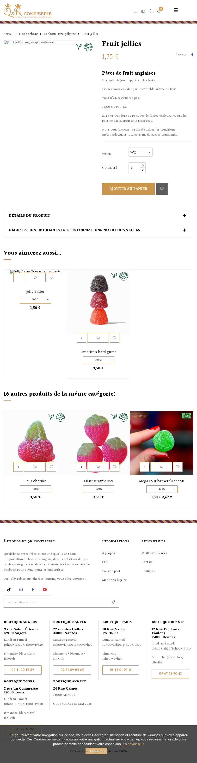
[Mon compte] (143, 12)
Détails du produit (29, 216)
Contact (147, 562)
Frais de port (111, 571)
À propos (108, 553)
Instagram (22, 589)
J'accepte (96, 751)
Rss (9, 589)
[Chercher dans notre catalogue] (151, 11)
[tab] (98, 216)
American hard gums (98, 352)
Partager (192, 55)
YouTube (45, 589)
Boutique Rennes (168, 622)
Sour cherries (35, 481)
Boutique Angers (20, 622)
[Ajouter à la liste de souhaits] (162, 189)
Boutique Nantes (69, 622)
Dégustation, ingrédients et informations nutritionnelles (74, 230)
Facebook (33, 589)
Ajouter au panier (128, 189)
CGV (105, 562)
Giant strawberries (99, 481)
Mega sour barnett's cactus (162, 481)
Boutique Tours (19, 681)
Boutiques (148, 571)
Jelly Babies (35, 292)
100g (35, 300)
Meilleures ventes (154, 553)
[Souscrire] (113, 602)
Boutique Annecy (69, 681)
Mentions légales (114, 580)
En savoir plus (133, 744)
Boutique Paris (117, 622)
